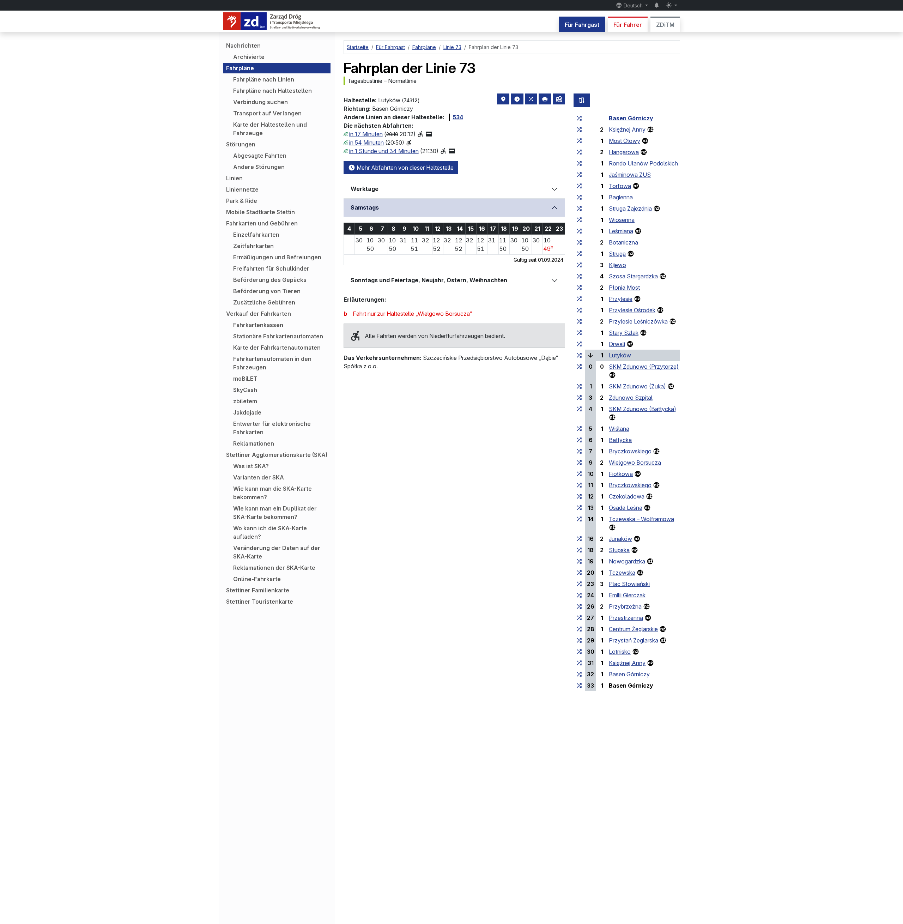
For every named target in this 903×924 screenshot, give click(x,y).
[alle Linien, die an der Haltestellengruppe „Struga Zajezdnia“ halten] (579, 208)
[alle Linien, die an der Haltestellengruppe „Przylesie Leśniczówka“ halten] (579, 321)
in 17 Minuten (366, 134)
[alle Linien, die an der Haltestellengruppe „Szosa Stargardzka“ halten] (579, 276)
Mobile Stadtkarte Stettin (260, 212)
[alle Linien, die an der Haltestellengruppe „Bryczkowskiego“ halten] (579, 451)
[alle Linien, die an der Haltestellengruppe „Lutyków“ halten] (579, 355)
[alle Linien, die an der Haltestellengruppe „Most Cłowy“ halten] (579, 140)
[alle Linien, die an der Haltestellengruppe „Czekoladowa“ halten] (579, 496)
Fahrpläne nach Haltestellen (272, 90)
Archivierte (249, 56)
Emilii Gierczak (627, 595)
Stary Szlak (623, 332)
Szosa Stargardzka (633, 276)
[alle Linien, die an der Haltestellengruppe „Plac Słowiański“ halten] (579, 583)
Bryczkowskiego (630, 451)
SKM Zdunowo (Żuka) (637, 386)
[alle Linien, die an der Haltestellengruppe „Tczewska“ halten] (579, 572)
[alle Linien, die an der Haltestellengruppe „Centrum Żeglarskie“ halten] (579, 629)
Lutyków (620, 355)
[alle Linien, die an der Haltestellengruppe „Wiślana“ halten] (579, 428)
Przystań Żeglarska (633, 640)
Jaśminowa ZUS (630, 174)
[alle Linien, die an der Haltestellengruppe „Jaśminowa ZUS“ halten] (579, 174)
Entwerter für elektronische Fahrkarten (272, 428)
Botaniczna (623, 242)
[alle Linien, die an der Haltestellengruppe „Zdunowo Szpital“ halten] (579, 397)
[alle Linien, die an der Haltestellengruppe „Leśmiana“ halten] (579, 231)
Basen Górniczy (631, 118)
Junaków (620, 538)
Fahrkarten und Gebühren (262, 223)
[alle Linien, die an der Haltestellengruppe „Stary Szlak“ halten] (579, 332)
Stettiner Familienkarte (257, 590)
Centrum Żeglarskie (633, 629)
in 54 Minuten (366, 142)
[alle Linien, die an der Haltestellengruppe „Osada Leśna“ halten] (579, 507)
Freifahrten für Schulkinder (271, 268)
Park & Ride (241, 200)
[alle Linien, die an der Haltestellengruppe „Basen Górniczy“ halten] (579, 118)
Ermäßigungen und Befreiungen (277, 257)
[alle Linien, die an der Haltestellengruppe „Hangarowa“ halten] (579, 152)
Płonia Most (624, 287)
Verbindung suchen (260, 101)
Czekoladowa (626, 496)
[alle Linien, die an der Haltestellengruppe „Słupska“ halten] (579, 550)
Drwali (617, 344)
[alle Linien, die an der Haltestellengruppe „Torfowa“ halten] (579, 185)
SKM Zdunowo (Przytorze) (644, 366)
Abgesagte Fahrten (259, 155)
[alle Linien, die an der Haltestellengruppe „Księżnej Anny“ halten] (579, 129)
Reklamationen (253, 443)
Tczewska (622, 572)
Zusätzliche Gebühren (264, 302)
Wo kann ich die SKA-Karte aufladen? (270, 532)
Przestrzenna (626, 617)
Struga (617, 253)
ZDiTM (665, 24)
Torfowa (620, 185)
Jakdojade (247, 412)
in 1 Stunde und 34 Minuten (384, 151)
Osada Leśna (625, 507)
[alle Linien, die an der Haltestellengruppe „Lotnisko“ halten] (579, 651)
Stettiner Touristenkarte (259, 601)
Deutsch (633, 5)
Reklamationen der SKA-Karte (274, 567)
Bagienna (621, 197)
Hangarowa (624, 152)
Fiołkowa (621, 473)
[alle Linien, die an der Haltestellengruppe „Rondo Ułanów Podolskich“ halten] (579, 163)
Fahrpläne (240, 68)
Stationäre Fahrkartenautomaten (278, 336)
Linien (234, 178)
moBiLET (245, 378)
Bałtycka (620, 439)
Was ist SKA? (251, 466)
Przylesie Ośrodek (632, 310)
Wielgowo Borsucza (635, 462)
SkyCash (245, 389)
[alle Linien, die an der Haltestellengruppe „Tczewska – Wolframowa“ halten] (579, 519)
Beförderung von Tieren (267, 291)
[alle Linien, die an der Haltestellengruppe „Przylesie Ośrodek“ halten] (579, 310)
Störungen (240, 144)
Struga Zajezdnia (630, 208)
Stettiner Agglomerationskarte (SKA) (276, 454)
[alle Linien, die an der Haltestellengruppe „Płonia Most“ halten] (579, 287)
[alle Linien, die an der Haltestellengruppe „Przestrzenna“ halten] (579, 617)
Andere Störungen (259, 166)
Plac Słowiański (629, 583)
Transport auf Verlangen (267, 113)
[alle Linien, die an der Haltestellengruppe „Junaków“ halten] (579, 538)
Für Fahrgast (582, 24)
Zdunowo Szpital (631, 397)
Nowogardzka (627, 561)
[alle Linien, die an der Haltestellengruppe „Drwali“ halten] (579, 344)
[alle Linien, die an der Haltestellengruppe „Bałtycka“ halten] (579, 439)
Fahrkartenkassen (258, 324)
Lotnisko (620, 651)
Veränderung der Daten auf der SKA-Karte (276, 552)
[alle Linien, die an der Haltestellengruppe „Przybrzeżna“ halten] (579, 606)
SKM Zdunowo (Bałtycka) (642, 408)
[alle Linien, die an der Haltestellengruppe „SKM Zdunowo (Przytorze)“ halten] (579, 366)
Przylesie (620, 298)
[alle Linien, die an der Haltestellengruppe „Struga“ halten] (579, 253)
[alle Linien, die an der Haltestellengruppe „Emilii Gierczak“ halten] (579, 595)
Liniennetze (242, 189)
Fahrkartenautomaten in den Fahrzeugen (272, 363)
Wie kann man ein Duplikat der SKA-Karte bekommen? (275, 512)
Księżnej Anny (627, 129)
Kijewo (617, 264)
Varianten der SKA (258, 477)
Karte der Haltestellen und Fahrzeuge (270, 129)
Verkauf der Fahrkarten (258, 313)
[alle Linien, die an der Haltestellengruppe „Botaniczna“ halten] (579, 242)
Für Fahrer (627, 24)
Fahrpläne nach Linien (263, 79)
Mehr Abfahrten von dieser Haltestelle (404, 167)
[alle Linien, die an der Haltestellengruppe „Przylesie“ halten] (579, 298)
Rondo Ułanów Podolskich (643, 163)
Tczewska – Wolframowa (641, 519)
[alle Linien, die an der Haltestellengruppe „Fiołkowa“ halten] (579, 473)
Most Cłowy (624, 140)
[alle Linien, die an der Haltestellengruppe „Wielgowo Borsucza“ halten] (579, 462)
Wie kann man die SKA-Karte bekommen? (272, 493)
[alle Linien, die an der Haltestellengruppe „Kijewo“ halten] (579, 264)
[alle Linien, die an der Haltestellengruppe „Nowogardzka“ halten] (579, 561)
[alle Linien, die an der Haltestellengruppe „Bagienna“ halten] (579, 197)
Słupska (619, 550)
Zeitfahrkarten (253, 245)
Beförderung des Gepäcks (270, 279)
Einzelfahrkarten (256, 234)
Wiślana (619, 428)
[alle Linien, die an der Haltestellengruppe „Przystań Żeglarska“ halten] (579, 640)
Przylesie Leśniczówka (638, 321)
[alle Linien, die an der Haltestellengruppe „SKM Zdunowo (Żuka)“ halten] (579, 386)
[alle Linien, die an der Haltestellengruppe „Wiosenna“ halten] (579, 219)
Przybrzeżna (625, 606)
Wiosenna (622, 219)
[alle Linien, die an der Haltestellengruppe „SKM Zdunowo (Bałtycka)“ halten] (579, 408)
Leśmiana (621, 231)
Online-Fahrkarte (257, 578)
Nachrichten (243, 45)
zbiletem (245, 401)
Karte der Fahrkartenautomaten (277, 347)
